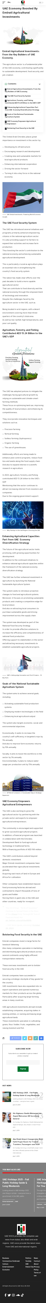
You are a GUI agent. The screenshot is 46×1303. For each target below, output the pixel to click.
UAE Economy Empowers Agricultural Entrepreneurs (20, 123)
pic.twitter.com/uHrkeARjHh (18, 921)
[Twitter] (9, 1295)
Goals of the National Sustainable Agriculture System (19, 116)
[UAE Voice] (23, 2)
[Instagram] (13, 1295)
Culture (39, 1204)
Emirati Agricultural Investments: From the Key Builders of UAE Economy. (22, 90)
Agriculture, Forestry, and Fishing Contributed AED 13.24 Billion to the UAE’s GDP (22, 102)
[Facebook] (5, 1295)
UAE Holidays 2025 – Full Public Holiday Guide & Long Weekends (15, 1183)
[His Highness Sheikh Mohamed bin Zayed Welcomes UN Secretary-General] (6, 1117)
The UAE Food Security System (19, 96)
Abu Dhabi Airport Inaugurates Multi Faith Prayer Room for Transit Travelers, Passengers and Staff (28, 1142)
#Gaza (14, 914)
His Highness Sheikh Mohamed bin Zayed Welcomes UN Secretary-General (27, 1116)
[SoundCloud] (17, 1295)
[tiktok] (22, 1295)
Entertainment (7, 1201)
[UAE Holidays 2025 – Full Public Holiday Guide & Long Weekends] (6, 1097)
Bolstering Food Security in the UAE (20, 128)
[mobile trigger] (4, 2)
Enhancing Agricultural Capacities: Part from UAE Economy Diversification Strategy (22, 109)
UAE (16, 1201)
